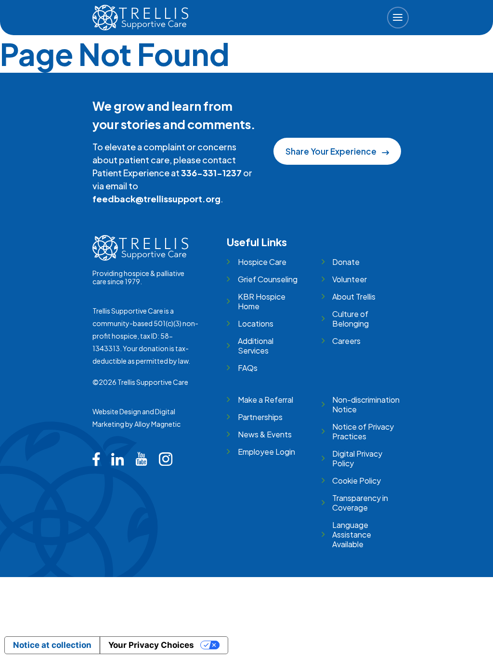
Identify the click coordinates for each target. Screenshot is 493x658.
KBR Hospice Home (261, 301)
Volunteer (349, 279)
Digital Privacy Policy (357, 458)
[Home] (140, 17)
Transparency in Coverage (360, 503)
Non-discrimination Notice (366, 404)
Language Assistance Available (351, 534)
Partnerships (260, 417)
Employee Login (266, 452)
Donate (346, 262)
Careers (346, 341)
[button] (398, 17)
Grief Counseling (267, 279)
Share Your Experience (330, 151)
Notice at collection (52, 645)
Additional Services (255, 345)
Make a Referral (265, 400)
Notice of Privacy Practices (363, 431)
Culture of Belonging (350, 319)
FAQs (247, 368)
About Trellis (354, 296)
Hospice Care (262, 262)
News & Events (264, 434)
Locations (255, 323)
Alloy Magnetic (157, 424)
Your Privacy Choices (151, 645)
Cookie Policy (356, 480)
